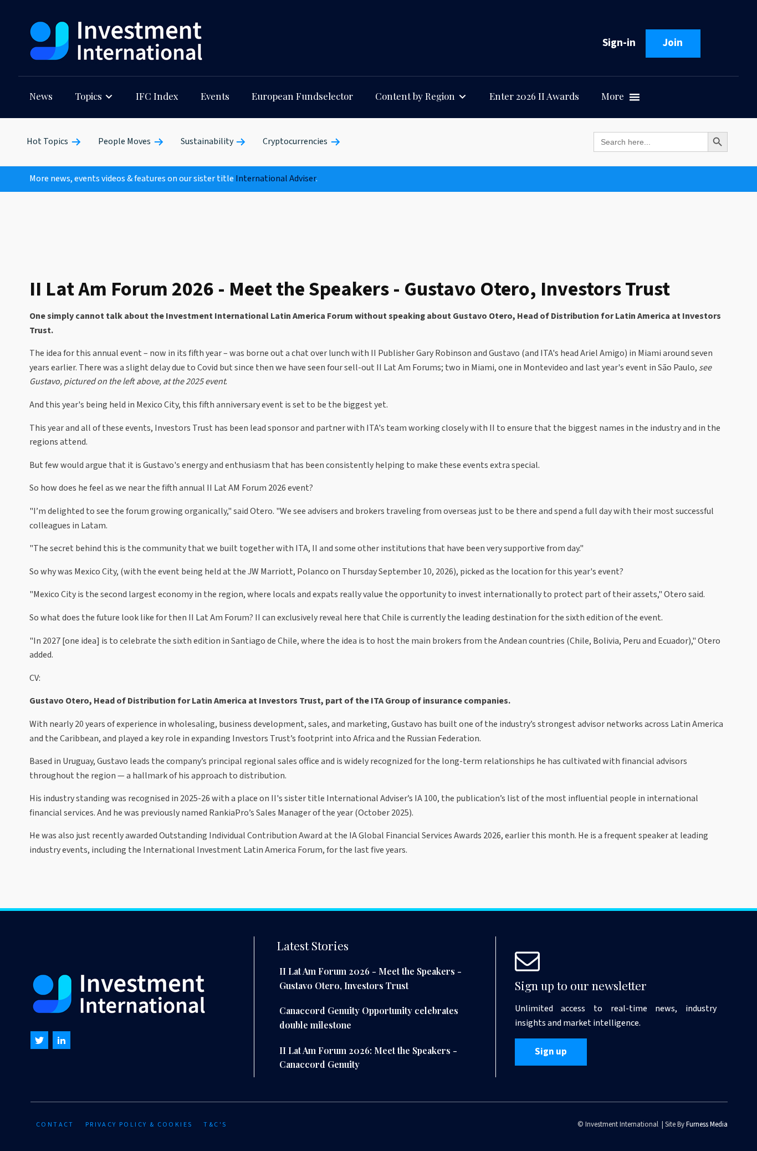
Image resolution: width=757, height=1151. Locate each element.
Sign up (551, 1051)
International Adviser (276, 178)
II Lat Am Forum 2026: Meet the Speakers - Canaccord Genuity (368, 1058)
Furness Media (707, 1124)
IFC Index (157, 96)
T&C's (215, 1124)
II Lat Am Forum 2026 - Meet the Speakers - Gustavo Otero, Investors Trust (370, 978)
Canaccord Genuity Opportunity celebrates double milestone (368, 1018)
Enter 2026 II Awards (534, 96)
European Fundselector (302, 96)
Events (215, 96)
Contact (55, 1124)
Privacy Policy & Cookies (139, 1124)
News (41, 96)
